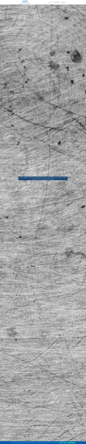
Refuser (65, 442)
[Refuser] (84, 442)
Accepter (61, 442)
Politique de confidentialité (71, 442)
